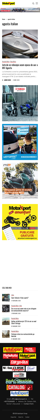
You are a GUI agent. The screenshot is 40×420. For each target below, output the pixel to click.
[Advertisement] (20, 263)
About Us (20, 417)
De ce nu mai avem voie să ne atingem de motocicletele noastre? (23, 309)
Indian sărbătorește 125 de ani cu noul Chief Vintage (23, 322)
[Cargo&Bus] (19, 362)
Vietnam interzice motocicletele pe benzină (22, 335)
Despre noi (13, 417)
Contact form (28, 404)
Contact (27, 417)
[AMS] (30, 349)
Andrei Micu (7, 80)
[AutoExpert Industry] (19, 393)
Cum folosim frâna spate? (19, 297)
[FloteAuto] (10, 356)
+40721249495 (9, 401)
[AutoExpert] (13, 349)
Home (3, 19)
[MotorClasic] (13, 368)
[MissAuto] (19, 374)
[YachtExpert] (31, 368)
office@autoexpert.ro (19, 399)
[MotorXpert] (27, 356)
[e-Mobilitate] (19, 381)
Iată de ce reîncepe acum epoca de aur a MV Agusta (20, 66)
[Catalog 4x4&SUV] (19, 387)
